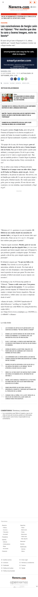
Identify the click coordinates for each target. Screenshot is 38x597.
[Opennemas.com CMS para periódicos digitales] (19, 584)
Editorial (5, 542)
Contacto (5, 562)
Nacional (22, 541)
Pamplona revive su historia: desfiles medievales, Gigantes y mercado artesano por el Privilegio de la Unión (20, 389)
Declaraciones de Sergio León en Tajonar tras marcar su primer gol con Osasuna (24, 98)
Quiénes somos (7, 560)
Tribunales (5, 532)
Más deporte (24, 538)
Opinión (4, 539)
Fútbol (22, 527)
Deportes (22, 525)
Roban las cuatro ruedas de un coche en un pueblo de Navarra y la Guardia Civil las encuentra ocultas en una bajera (19, 335)
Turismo (23, 565)
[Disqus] (18, 445)
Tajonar (12, 83)
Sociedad (5, 534)
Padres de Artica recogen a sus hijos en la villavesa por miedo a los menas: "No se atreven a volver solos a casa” (19, 366)
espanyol (18, 83)
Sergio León (25, 83)
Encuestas (5, 548)
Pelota (22, 532)
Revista (22, 544)
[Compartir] (11, 78)
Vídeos (23, 551)
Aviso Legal (24, 560)
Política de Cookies (8, 568)
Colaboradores (6, 544)
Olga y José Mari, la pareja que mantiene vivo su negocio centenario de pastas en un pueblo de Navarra (20, 343)
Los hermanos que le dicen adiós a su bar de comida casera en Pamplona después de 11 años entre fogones (20, 358)
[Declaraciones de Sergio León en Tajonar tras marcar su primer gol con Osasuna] (19, 93)
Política (5, 527)
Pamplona (5, 537)
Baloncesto (24, 530)
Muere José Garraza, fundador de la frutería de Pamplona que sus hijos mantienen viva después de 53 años (20, 381)
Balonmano (24, 534)
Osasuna (4, 551)
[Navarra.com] (19, 7)
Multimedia (23, 547)
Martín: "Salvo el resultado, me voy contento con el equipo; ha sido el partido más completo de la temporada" (18, 115)
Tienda (23, 568)
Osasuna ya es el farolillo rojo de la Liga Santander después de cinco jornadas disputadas (19, 107)
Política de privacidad (9, 571)
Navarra (4, 525)
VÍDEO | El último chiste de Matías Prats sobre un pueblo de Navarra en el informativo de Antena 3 (20, 374)
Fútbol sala (24, 536)
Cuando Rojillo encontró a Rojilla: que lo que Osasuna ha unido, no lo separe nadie (16, 123)
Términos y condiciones (21, 410)
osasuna (6, 83)
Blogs (4, 546)
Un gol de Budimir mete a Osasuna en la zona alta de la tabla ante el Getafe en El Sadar (18, 17)
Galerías (23, 549)
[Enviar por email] (25, 78)
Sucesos (5, 530)
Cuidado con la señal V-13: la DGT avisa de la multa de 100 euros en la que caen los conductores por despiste (20, 397)
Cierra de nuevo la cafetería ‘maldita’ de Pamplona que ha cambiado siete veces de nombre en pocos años (19, 351)
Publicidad (6, 565)
